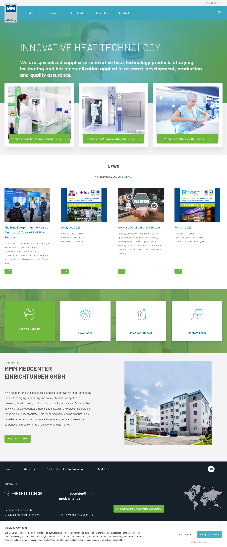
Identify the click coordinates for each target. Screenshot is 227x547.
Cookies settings (135, 533)
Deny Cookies (184, 534)
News (8, 469)
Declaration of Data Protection (65, 469)
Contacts (124, 13)
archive (126, 176)
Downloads (77, 13)
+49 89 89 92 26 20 (27, 493)
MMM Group (103, 469)
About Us (102, 13)
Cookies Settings (198, 542)
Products (30, 13)
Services (53, 13)
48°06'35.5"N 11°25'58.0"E (79, 514)
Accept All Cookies (209, 534)
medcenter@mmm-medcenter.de (78, 495)
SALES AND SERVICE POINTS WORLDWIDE (140, 508)
